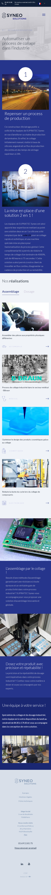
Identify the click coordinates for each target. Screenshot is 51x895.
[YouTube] (29, 864)
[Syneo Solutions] (14, 19)
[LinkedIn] (22, 864)
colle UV (27, 235)
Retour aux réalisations (20, 30)
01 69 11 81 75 (25, 843)
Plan (25, 835)
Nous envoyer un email (25, 848)
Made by (24, 877)
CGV (25, 873)
